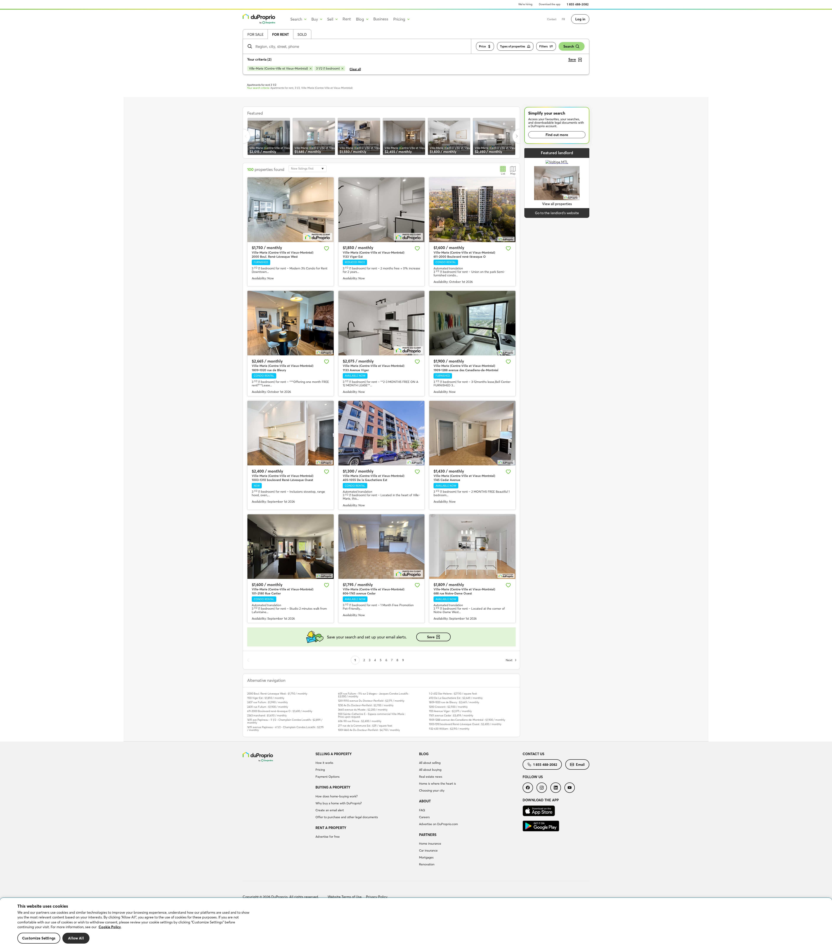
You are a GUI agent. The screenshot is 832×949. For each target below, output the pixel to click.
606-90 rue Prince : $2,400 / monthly (359, 721)
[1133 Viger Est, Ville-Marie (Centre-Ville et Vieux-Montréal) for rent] (381, 209)
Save (431, 637)
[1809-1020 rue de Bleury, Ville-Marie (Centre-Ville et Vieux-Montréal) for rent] (290, 323)
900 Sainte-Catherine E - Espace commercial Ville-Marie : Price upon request (372, 715)
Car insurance (428, 850)
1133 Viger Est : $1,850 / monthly (265, 698)
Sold (302, 34)
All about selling (429, 763)
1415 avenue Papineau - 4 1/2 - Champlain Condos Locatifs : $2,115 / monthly (285, 729)
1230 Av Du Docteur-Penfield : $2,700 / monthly (365, 705)
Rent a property (330, 828)
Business (380, 18)
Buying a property (332, 787)
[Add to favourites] (326, 248)
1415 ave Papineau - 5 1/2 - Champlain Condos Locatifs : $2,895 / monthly (284, 721)
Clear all (355, 69)
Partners (427, 835)
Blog (424, 754)
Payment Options (327, 777)
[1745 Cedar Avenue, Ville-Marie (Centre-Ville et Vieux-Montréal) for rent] (472, 433)
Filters (543, 46)
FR (563, 19)
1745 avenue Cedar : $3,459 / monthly (451, 715)
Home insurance (430, 843)
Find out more (557, 135)
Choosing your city (431, 790)
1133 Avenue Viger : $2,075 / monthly (450, 711)
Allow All (76, 938)
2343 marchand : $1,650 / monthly (267, 715)
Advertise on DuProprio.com (438, 824)
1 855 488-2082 (578, 4)
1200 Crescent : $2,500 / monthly (448, 706)
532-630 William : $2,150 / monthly (449, 728)
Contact (551, 19)
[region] (416, 923)
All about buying (430, 770)
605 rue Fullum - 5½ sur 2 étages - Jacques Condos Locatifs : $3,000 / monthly (373, 695)
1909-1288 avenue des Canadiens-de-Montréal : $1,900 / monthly (467, 719)
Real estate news (430, 777)
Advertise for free (327, 837)
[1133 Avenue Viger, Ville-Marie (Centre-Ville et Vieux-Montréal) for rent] (381, 323)
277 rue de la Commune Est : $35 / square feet (365, 725)
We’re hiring (525, 4)
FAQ (422, 810)
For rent (280, 34)
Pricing (320, 770)
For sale (255, 34)
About (425, 801)
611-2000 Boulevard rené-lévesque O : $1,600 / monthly (279, 711)
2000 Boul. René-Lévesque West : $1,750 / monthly (277, 693)
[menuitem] (365, 766)
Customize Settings (38, 938)
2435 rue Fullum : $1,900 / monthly (267, 706)
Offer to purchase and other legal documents (346, 817)
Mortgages (426, 857)
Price (482, 46)
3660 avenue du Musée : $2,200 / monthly (362, 709)
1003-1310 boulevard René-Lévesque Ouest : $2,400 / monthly (465, 724)
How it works (324, 763)
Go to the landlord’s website (557, 213)
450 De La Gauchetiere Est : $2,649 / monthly (456, 698)
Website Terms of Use (345, 897)
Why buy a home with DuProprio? (338, 803)
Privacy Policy (376, 897)
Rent (347, 18)
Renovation (426, 864)
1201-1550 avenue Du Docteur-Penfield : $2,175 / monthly (371, 700)
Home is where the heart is (437, 783)
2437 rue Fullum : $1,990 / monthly (267, 702)
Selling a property (333, 754)
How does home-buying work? (336, 796)
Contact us (533, 754)
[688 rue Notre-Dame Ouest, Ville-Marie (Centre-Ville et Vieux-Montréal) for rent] (472, 546)
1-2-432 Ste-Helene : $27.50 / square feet (453, 693)
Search (568, 46)
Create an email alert (329, 810)
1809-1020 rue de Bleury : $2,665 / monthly (454, 702)
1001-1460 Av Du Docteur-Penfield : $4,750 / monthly (369, 730)
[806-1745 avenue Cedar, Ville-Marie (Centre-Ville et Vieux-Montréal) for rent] (381, 546)
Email (580, 764)
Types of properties (512, 46)
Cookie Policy (110, 927)
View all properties (557, 204)
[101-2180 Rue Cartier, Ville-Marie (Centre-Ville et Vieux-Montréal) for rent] (290, 546)
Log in (580, 19)
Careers (424, 817)
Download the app (549, 4)
